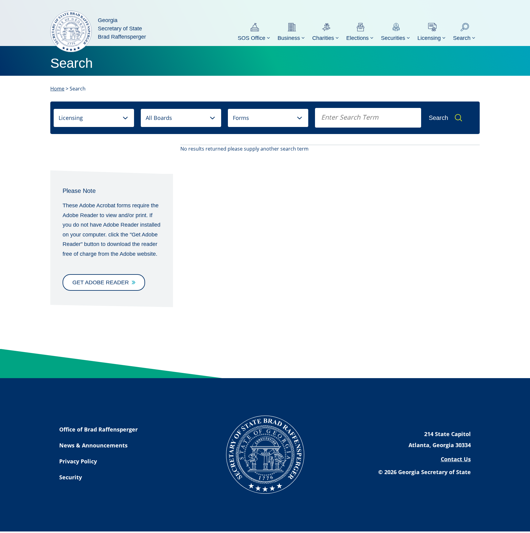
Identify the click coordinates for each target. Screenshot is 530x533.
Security (70, 477)
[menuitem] (255, 31)
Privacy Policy (78, 461)
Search (438, 117)
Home (57, 88)
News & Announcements (93, 445)
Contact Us (456, 459)
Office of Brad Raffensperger (98, 429)
